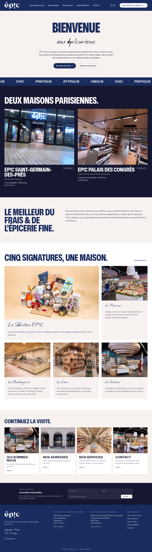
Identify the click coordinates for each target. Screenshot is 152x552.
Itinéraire (67, 168)
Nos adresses (53, 5)
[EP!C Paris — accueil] (12, 5)
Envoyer (125, 496)
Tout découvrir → (141, 260)
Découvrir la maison (88, 66)
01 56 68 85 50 (83, 180)
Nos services (68, 5)
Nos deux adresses (63, 66)
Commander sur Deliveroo (132, 5)
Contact (96, 5)
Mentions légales (84, 549)
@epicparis (11, 539)
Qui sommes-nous (37, 5)
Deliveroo (58, 527)
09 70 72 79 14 (9, 185)
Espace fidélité (83, 5)
